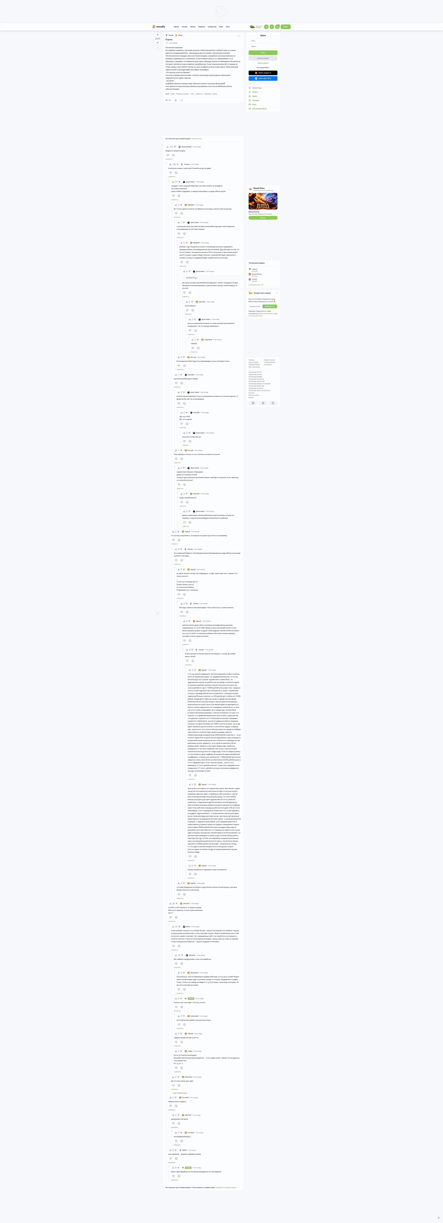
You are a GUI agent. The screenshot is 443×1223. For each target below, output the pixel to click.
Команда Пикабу (254, 364)
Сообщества (212, 27)
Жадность (199, 94)
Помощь (251, 360)
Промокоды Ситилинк (256, 388)
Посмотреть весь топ (256, 285)
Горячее (176, 27)
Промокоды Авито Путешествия (259, 390)
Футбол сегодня (254, 395)
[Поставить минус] (157, 43)
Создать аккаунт (263, 58)
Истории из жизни (182, 94)
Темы (228, 27)
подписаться (270, 306)
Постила (251, 393)
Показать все (196, 139)
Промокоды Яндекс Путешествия (260, 383)
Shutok (171, 35)
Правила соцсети (269, 360)
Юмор (172, 94)
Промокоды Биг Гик (255, 372)
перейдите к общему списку (225, 1187)
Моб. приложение (254, 367)
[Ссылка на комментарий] (205, 147)
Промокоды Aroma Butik (257, 381)
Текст (192, 94)
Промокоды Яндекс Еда (256, 386)
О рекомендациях (269, 362)
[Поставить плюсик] (157, 34)
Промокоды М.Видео (255, 377)
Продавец (207, 94)
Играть (263, 218)
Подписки (201, 27)
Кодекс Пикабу (253, 362)
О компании (268, 364)
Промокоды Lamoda (255, 374)
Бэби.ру (251, 397)
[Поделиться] (182, 100)
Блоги (221, 27)
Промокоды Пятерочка (256, 379)
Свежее (192, 27)
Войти (285, 27)
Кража (215, 94)
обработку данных (263, 313)
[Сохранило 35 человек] (176, 100)
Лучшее (184, 27)
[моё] (167, 94)
